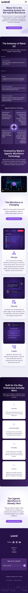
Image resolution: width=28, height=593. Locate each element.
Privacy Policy (9, 580)
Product (14, 548)
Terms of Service (18, 580)
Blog (14, 550)
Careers (14, 552)
